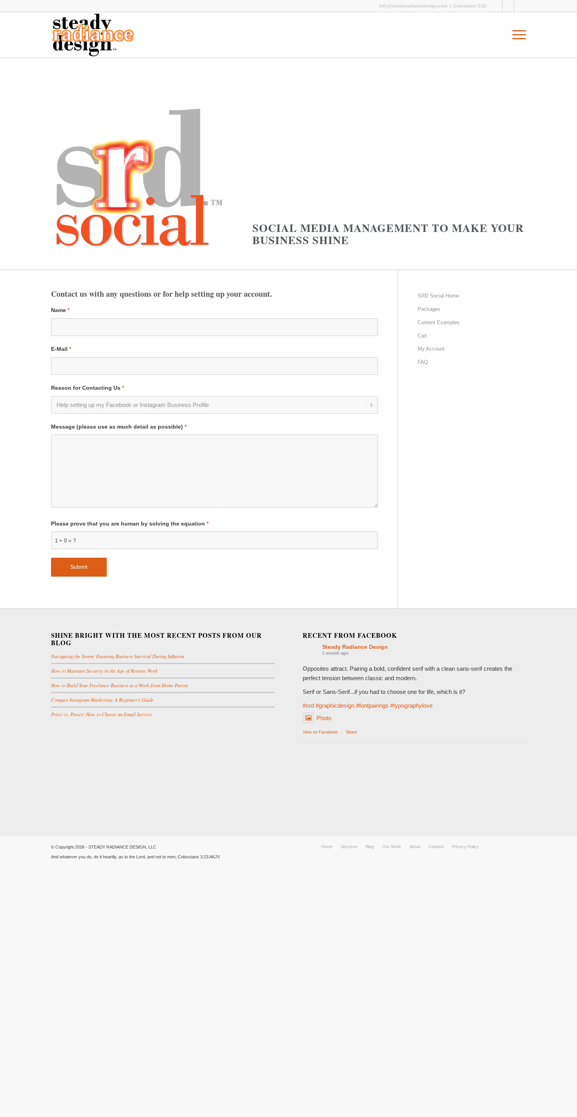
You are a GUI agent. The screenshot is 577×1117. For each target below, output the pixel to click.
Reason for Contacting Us (87, 388)
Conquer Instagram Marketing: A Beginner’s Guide (102, 699)
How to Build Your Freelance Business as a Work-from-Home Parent (119, 685)
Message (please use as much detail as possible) (118, 427)
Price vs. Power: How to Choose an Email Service (101, 714)
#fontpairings (372, 705)
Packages (429, 309)
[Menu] (516, 35)
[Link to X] (508, 6)
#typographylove (411, 705)
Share (351, 732)
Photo (323, 718)
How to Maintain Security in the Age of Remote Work (104, 670)
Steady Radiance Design (355, 647)
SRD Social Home (438, 296)
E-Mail (61, 349)
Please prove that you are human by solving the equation (129, 524)
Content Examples (439, 322)
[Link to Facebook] (496, 6)
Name (60, 310)
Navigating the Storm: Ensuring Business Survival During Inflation (117, 656)
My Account (431, 349)
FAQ (423, 362)
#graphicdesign (335, 705)
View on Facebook (320, 732)
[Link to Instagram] (520, 6)
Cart (422, 336)
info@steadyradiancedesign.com (413, 6)
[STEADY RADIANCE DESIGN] (93, 35)
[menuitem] (516, 35)
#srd (308, 705)
